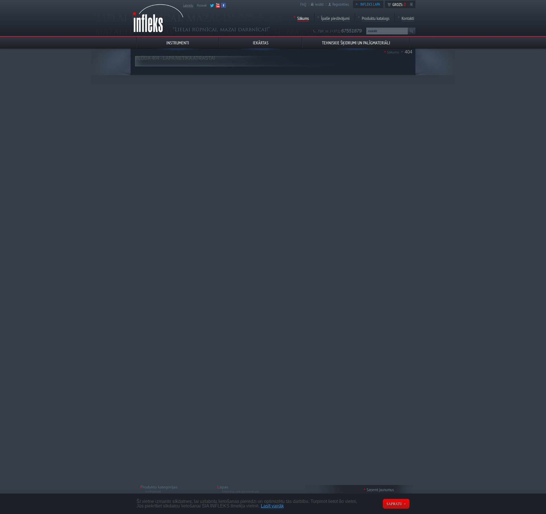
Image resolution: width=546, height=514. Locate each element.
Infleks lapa (370, 4)
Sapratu (394, 504)
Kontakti (408, 18)
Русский (201, 5)
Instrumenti (153, 491)
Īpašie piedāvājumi (335, 18)
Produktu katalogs (375, 18)
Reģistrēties (340, 4)
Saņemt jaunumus (380, 489)
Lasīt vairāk (272, 505)
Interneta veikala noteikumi (240, 491)
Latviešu (188, 5)
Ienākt (319, 4)
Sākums (303, 18)
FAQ (303, 4)
